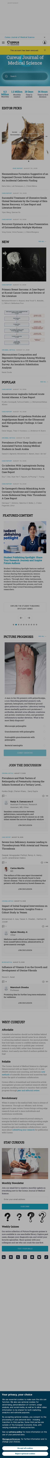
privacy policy (15, 1432)
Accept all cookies (25, 1448)
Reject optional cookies (25, 1454)
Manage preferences (11, 1439)
